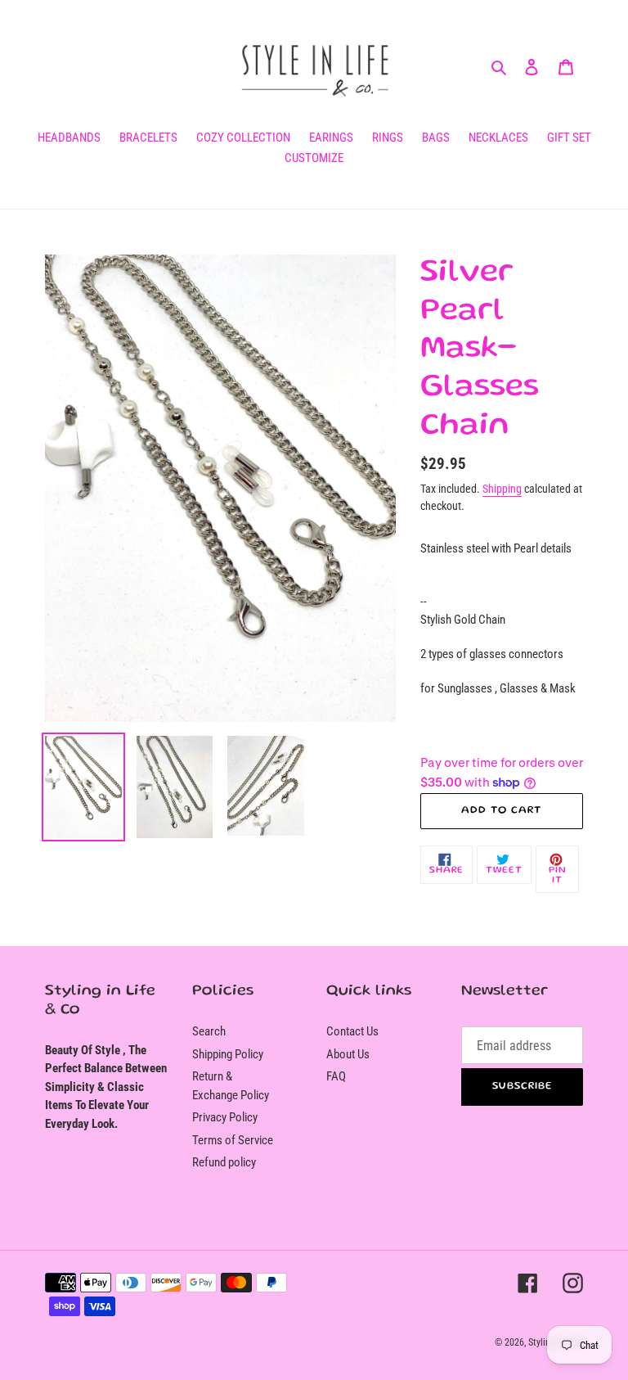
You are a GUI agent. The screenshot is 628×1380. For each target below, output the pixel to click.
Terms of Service (232, 1140)
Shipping (502, 488)
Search (209, 1031)
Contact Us (352, 1031)
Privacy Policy (225, 1117)
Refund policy (224, 1162)
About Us (348, 1054)
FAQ (336, 1076)
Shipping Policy (227, 1054)
